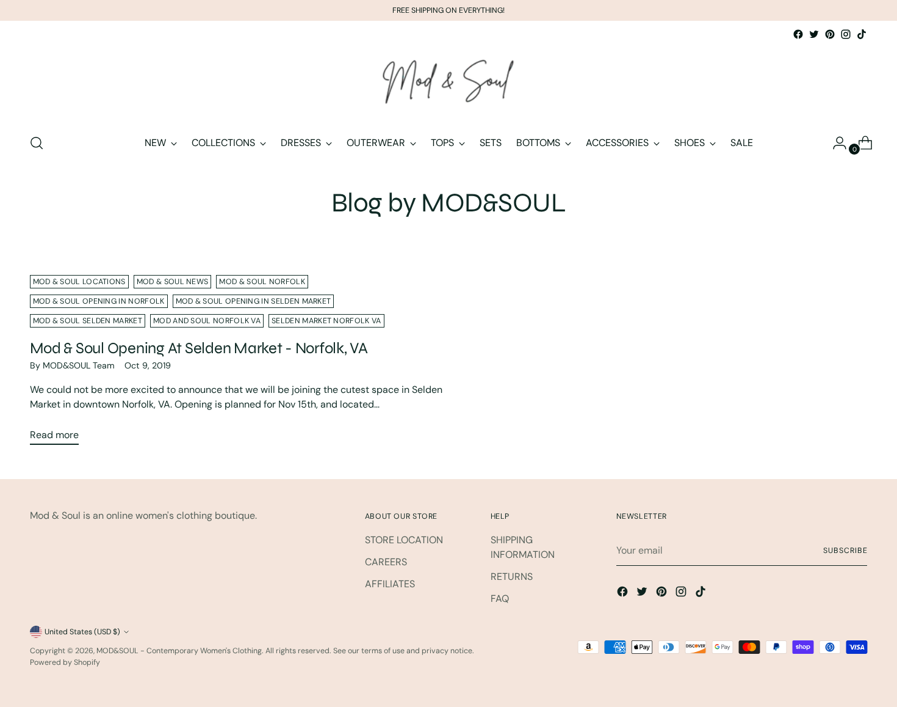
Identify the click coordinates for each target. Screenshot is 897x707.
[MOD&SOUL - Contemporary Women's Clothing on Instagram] (845, 34)
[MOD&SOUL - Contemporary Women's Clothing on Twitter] (814, 34)
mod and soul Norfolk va (207, 321)
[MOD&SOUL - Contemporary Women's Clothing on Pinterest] (829, 34)
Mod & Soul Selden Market (87, 321)
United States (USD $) (82, 632)
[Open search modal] (36, 143)
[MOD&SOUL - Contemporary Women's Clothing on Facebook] (798, 34)
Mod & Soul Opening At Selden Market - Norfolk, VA (199, 348)
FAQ (500, 598)
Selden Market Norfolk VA (326, 321)
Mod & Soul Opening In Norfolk (99, 301)
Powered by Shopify (65, 662)
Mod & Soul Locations (79, 282)
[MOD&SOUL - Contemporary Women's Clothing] (448, 82)
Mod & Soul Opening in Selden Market (253, 301)
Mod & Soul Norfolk (262, 282)
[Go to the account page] (835, 143)
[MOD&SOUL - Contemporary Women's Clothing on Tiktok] (861, 34)
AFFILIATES (390, 583)
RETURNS (512, 576)
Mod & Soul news (173, 282)
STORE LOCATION (404, 539)
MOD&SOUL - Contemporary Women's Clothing (179, 651)
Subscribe (845, 550)
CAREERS (386, 561)
